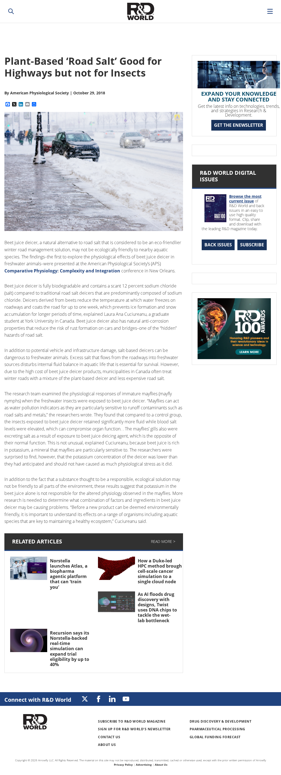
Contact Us (109, 737)
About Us (107, 744)
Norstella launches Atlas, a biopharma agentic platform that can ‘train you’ (69, 574)
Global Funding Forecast (215, 737)
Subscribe (252, 245)
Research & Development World (140, 11)
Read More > (163, 541)
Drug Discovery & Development (220, 721)
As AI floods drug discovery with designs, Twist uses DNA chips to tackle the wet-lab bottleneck (157, 607)
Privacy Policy (123, 764)
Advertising (144, 764)
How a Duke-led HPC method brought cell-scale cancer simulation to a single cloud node (161, 571)
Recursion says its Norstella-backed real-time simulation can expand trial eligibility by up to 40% (69, 648)
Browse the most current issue (245, 199)
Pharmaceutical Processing (217, 729)
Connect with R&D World (37, 699)
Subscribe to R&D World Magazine (131, 721)
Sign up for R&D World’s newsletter (134, 729)
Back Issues (218, 245)
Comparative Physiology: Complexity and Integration (62, 271)
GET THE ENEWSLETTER (238, 125)
